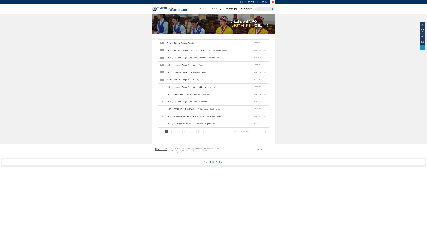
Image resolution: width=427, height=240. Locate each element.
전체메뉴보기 (265, 2)
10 (198, 131)
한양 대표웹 (251, 2)
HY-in (258, 2)
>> (205, 131)
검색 (266, 131)
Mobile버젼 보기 (213, 162)
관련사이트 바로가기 (259, 149)
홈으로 (244, 2)
